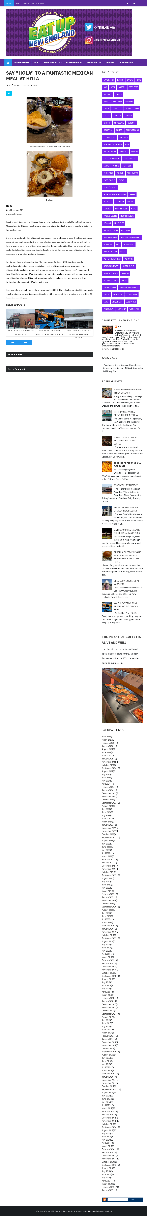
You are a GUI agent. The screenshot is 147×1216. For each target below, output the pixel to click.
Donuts (134, 151)
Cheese (107, 116)
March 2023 (107, 821)
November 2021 (109, 869)
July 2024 (106, 774)
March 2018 (107, 995)
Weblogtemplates (82, 1211)
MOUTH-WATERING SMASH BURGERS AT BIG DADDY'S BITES (126, 606)
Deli (127, 144)
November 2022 (109, 831)
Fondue (120, 173)
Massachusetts (13, 298)
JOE (119, 327)
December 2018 (109, 966)
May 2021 (106, 887)
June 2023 (106, 812)
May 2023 (106, 815)
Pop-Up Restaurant (112, 259)
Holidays (107, 201)
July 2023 (106, 809)
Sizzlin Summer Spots (129, 287)
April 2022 (106, 853)
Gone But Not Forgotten (115, 194)
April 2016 (106, 1067)
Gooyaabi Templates (105, 1211)
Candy (106, 108)
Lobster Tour (121, 209)
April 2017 (106, 1029)
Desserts (123, 151)
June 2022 (106, 847)
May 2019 (106, 950)
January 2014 (108, 1152)
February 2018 (108, 998)
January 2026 (108, 746)
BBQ (105, 87)
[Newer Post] (12, 342)
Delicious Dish (110, 151)
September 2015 (109, 1089)
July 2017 (106, 1020)
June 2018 (106, 985)
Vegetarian (131, 302)
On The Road (128, 244)
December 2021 (109, 865)
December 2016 (109, 1042)
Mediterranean (127, 216)
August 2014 (107, 1130)
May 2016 (106, 1064)
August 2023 (107, 806)
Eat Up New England (44, 1211)
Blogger (64, 1211)
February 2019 (108, 960)
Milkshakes (119, 223)
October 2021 (108, 872)
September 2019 (109, 938)
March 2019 (107, 957)
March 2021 (107, 891)
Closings (131, 123)
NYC (117, 244)
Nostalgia (108, 244)
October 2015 (108, 1086)
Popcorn (129, 259)
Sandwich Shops (111, 273)
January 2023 (108, 824)
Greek (132, 194)
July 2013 (106, 1171)
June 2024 (106, 777)
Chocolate (119, 123)
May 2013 (106, 1177)
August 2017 (107, 1017)
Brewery (107, 94)
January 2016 (108, 1076)
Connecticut (109, 137)
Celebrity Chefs (132, 108)
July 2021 (106, 881)
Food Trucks (109, 180)
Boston (122, 87)
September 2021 (109, 875)
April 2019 (106, 954)
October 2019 (108, 935)
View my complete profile (113, 348)
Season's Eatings (111, 280)
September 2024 (109, 768)
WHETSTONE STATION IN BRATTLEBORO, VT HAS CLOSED (125, 440)
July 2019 (106, 944)
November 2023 (109, 796)
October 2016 (108, 1048)
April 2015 (106, 1105)
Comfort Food (132, 130)
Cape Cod (117, 108)
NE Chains (125, 230)
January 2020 (108, 928)
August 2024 (107, 771)
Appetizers (109, 80)
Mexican (24, 298)
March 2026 (107, 739)
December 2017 (109, 1004)
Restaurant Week (111, 266)
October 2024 (108, 765)
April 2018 (106, 991)
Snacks (107, 294)
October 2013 (108, 1161)
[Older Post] (25, 342)
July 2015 (106, 1095)
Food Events (132, 173)
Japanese (108, 209)
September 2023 (109, 802)
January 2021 (108, 897)
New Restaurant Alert (130, 237)
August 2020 (107, 909)
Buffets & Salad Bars (113, 101)
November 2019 (109, 932)
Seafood (125, 273)
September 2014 (109, 1127)
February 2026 (108, 743)
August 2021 (107, 878)
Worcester (134, 309)
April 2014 (106, 1143)
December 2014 (109, 1117)
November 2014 (109, 1121)
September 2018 (109, 976)
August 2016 (107, 1054)
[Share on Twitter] (9, 93)
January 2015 (108, 1114)
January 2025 (108, 758)
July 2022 (106, 843)
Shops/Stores (110, 287)
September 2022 (109, 837)
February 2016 (108, 1073)
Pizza (122, 252)
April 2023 (106, 818)
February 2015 (108, 1111)
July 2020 (106, 913)
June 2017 (106, 1023)
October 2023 (108, 799)
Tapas (106, 302)
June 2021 (106, 884)
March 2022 (107, 856)
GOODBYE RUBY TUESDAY (126, 485)
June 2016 (106, 1061)
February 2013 (108, 1187)
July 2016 (106, 1058)
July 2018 (106, 982)
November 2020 (109, 900)
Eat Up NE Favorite (112, 158)
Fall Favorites (130, 158)
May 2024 (106, 780)
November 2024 (109, 761)
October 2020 (108, 903)
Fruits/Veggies (110, 187)
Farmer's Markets (111, 166)
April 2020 (106, 919)
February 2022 (108, 859)
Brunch (118, 94)
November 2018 (109, 969)
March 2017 (107, 1032)
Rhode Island (128, 266)
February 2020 (108, 925)
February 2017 (108, 1035)
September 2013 (109, 1165)
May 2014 (106, 1139)
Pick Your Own (110, 252)
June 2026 (106, 736)
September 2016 (109, 1051)
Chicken (128, 116)
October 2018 (108, 972)
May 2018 (106, 988)
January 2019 (108, 963)
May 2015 (106, 1102)
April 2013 (106, 1180)
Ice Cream (119, 201)
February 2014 (108, 1149)
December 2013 (109, 1155)
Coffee (119, 130)
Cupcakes (123, 137)
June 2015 (106, 1098)
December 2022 (109, 828)
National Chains (111, 230)
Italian (130, 201)
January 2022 (108, 862)
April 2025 (106, 755)
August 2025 (107, 749)
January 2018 (108, 1001)
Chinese (107, 123)
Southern (117, 294)
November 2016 (109, 1045)
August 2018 (107, 979)
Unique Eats (117, 302)
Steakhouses (131, 294)
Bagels (120, 80)
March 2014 (107, 1146)
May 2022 (106, 850)
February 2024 (108, 787)
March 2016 (107, 1070)
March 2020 (107, 922)
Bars (139, 80)
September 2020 (109, 906)
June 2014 (106, 1136)
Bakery (130, 80)
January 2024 (108, 790)
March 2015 (107, 1108)
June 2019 (106, 947)
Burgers (129, 101)
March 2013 (107, 1184)
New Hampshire (110, 237)
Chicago (117, 116)
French (122, 180)
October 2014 (108, 1124)
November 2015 (109, 1083)
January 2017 (108, 1039)
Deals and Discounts (113, 144)
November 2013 (109, 1158)
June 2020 (106, 916)
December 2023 (109, 793)
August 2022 (107, 840)
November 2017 (109, 1007)
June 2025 (106, 752)
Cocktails (108, 130)
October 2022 (108, 834)
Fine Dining (108, 173)
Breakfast (133, 87)
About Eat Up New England (29, 3)
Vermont (122, 309)
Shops (124, 280)
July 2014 (106, 1133)
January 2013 (108, 1190)
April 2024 (106, 784)
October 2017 (108, 1010)
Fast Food (127, 166)
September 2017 (109, 1013)
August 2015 (107, 1092)
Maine (133, 209)
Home (8, 3)
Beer (113, 87)
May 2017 (106, 1026)
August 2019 (107, 941)
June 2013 (106, 1174)
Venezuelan (109, 309)
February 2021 (108, 894)
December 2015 (109, 1080)
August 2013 (107, 1168)
